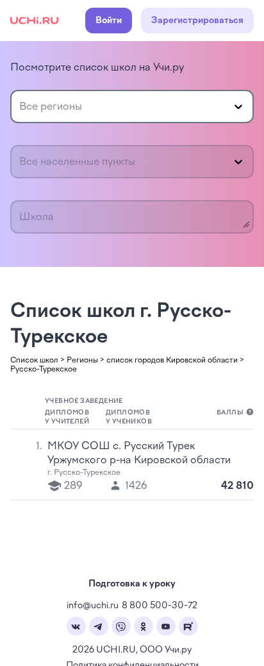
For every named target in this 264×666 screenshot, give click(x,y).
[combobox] (20, 106)
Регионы (82, 359)
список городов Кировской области (172, 359)
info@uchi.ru (93, 605)
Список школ (34, 359)
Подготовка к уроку (132, 583)
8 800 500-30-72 (159, 605)
